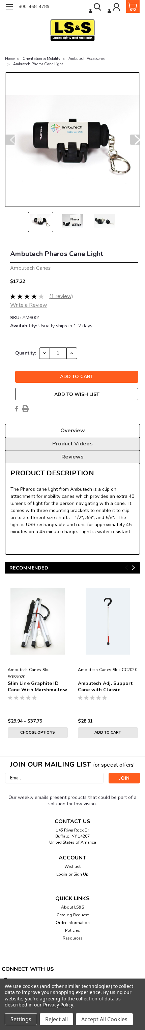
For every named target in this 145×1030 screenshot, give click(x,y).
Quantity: (25, 353)
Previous (10, 140)
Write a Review (28, 305)
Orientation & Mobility (41, 58)
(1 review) (61, 296)
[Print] (25, 408)
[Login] (114, 7)
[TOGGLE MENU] (9, 7)
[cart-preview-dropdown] (131, 6)
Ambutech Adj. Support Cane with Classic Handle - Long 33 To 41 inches (106, 687)
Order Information (73, 922)
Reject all (56, 1019)
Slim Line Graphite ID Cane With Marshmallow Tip (37, 687)
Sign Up (81, 874)
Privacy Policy (57, 1004)
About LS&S (72, 907)
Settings (20, 1019)
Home (9, 58)
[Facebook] (16, 408)
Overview (72, 430)
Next (135, 140)
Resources (73, 938)
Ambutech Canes (24, 669)
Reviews (72, 457)
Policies (72, 930)
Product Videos (72, 443)
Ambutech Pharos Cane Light (38, 64)
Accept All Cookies (104, 1019)
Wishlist (72, 866)
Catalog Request (73, 915)
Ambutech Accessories (86, 58)
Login (61, 874)
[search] (96, 7)
